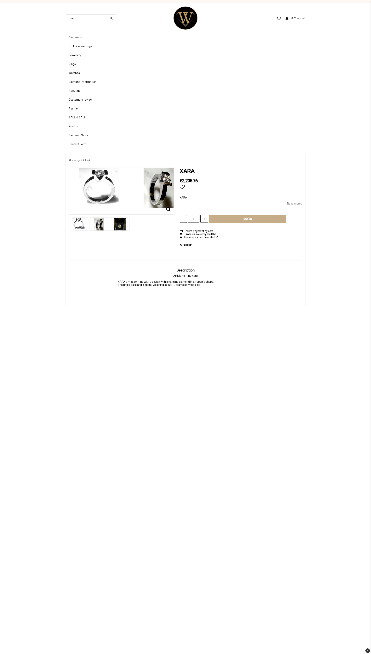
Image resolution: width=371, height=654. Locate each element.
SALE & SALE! (77, 117)
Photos (73, 126)
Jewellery (75, 55)
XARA (86, 160)
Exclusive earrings (80, 46)
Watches (74, 72)
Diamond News (78, 135)
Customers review (80, 99)
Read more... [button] (294, 203)
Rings (72, 64)
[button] (279, 18)
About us (74, 90)
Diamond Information (83, 81)
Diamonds (75, 37)
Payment (75, 108)
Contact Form (77, 144)
